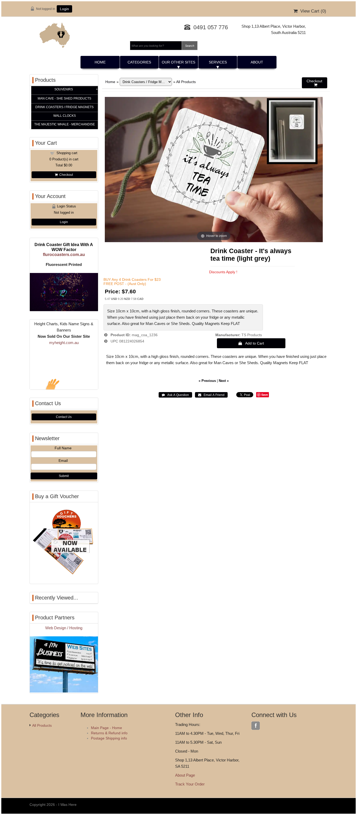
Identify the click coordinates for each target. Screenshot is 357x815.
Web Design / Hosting (63, 628)
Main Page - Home (106, 728)
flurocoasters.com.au (64, 254)
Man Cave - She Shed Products (64, 98)
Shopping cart (66, 153)
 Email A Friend (211, 395)
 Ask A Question (175, 395)
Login (64, 9)
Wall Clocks (64, 116)
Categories (139, 62)
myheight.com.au (64, 342)
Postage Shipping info (109, 738)
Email (63, 460)
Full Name (63, 448)
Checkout (65, 174)
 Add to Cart (251, 343)
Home (100, 62)
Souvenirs (63, 89)
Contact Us (64, 416)
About (257, 62)
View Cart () (312, 11)
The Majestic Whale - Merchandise (64, 124)
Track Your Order (190, 784)
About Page (185, 775)
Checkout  (314, 83)
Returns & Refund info (109, 733)
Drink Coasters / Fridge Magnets (64, 107)
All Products (186, 82)
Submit (64, 476)
